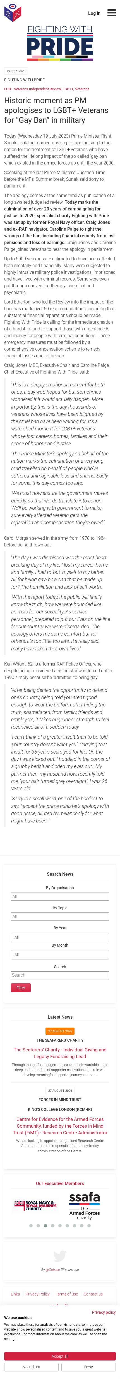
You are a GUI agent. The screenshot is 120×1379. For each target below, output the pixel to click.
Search (60, 967)
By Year (60, 928)
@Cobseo (53, 1270)
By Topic (60, 908)
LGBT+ (68, 89)
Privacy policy (104, 1312)
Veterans (82, 89)
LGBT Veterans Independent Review (32, 89)
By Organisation (60, 888)
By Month (60, 945)
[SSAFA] (84, 1206)
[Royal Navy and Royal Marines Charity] (35, 1206)
